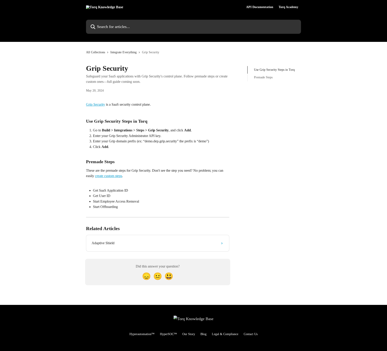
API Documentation (259, 7)
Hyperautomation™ (142, 334)
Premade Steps (263, 77)
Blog (203, 334)
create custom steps (108, 176)
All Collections (95, 52)
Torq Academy (288, 7)
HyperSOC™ (168, 334)
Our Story (188, 334)
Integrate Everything (123, 52)
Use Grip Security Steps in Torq (274, 69)
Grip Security (95, 104)
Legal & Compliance (225, 334)
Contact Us (251, 334)
